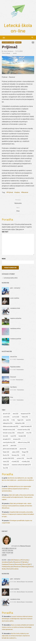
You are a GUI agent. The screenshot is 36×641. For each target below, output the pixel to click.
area (15, 413)
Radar (6, 452)
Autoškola (5, 562)
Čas (5, 468)
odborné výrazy (24, 442)
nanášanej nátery (15, 328)
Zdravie (24, 564)
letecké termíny (24, 429)
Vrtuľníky (26, 560)
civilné (6, 417)
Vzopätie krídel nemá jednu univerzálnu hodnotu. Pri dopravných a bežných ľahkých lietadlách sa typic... (18, 514)
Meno (4, 259)
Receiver (25, 192)
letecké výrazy (9, 433)
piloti (13, 445)
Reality (11, 562)
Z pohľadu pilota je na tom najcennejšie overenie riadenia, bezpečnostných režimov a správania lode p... (16, 489)
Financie (11, 564)
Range (25, 452)
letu (28, 433)
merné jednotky (9, 442)
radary (18, 42)
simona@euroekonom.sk (9, 548)
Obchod (9, 569)
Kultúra (31, 566)
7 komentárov (20, 389)
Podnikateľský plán (7, 566)
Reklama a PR (18, 560)
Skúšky (4, 569)
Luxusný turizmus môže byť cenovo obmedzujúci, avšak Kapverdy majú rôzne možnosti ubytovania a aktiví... (17, 619)
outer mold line (14, 298)
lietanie (16, 439)
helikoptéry (20, 423)
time (29, 458)
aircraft (6, 413)
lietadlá (7, 439)
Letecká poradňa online (11, 278)
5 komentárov (29, 602)
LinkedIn (4, 555)
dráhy (6, 420)
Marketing (25, 566)
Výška (6, 465)
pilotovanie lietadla (10, 449)
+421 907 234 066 (7, 550)
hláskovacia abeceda (10, 426)
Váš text (5, 232)
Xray (11, 397)
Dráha (25, 417)
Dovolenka (15, 569)
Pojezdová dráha (15, 367)
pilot (5, 445)
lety (5, 436)
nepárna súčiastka (15, 318)
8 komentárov (20, 369)
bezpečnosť (25, 413)
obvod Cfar (13, 356)
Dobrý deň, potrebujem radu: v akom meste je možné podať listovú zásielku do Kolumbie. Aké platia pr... (17, 506)
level (13, 436)
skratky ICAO (8, 458)
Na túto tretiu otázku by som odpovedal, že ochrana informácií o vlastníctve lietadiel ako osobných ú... (16, 636)
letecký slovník (8, 42)
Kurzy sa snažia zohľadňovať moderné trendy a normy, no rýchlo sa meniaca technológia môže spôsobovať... (18, 627)
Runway (15, 455)
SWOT (29, 564)
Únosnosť (13, 377)
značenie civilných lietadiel (21, 465)
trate (6, 461)
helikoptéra (7, 423)
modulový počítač (15, 339)
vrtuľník (15, 461)
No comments (29, 581)
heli (28, 420)
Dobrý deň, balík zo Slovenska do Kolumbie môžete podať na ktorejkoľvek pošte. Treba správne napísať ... (18, 497)
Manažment (17, 562)
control (15, 417)
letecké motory (9, 429)
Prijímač (10, 192)
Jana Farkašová (8, 51)
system (20, 458)
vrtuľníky (26, 461)
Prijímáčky (25, 562)
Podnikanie (5, 564)
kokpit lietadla (26, 426)
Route (6, 455)
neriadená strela (15, 308)
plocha (23, 449)
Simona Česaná (21, 581)
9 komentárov (20, 359)
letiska (20, 433)
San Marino (13, 387)
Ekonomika (18, 564)
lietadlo (22, 436)
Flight (20, 420)
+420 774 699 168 (7, 553)
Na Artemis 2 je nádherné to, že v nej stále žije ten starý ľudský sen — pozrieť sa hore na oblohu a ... (18, 480)
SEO (12, 560)
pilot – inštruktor (15, 288)
